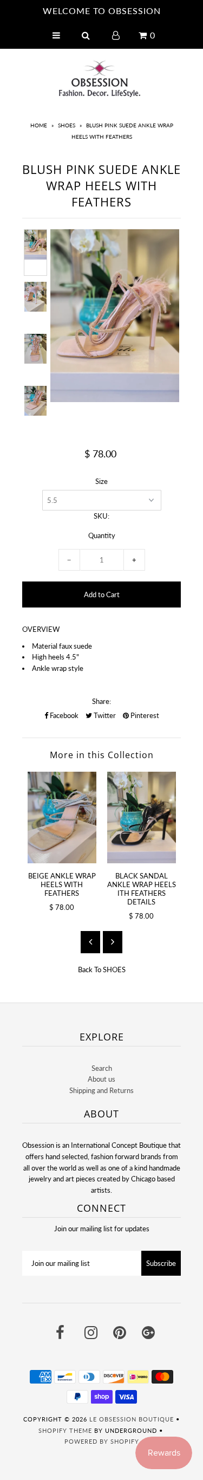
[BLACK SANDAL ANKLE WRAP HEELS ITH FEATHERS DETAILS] (141, 817)
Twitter (104, 715)
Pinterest (144, 715)
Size (101, 481)
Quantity (101, 535)
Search (101, 1068)
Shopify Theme (65, 1430)
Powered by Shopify (101, 1441)
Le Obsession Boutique (131, 1419)
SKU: (101, 516)
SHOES (66, 125)
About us (101, 1079)
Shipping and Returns (101, 1090)
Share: (101, 701)
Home (38, 125)
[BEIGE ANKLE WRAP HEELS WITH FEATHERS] (62, 817)
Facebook (63, 715)
